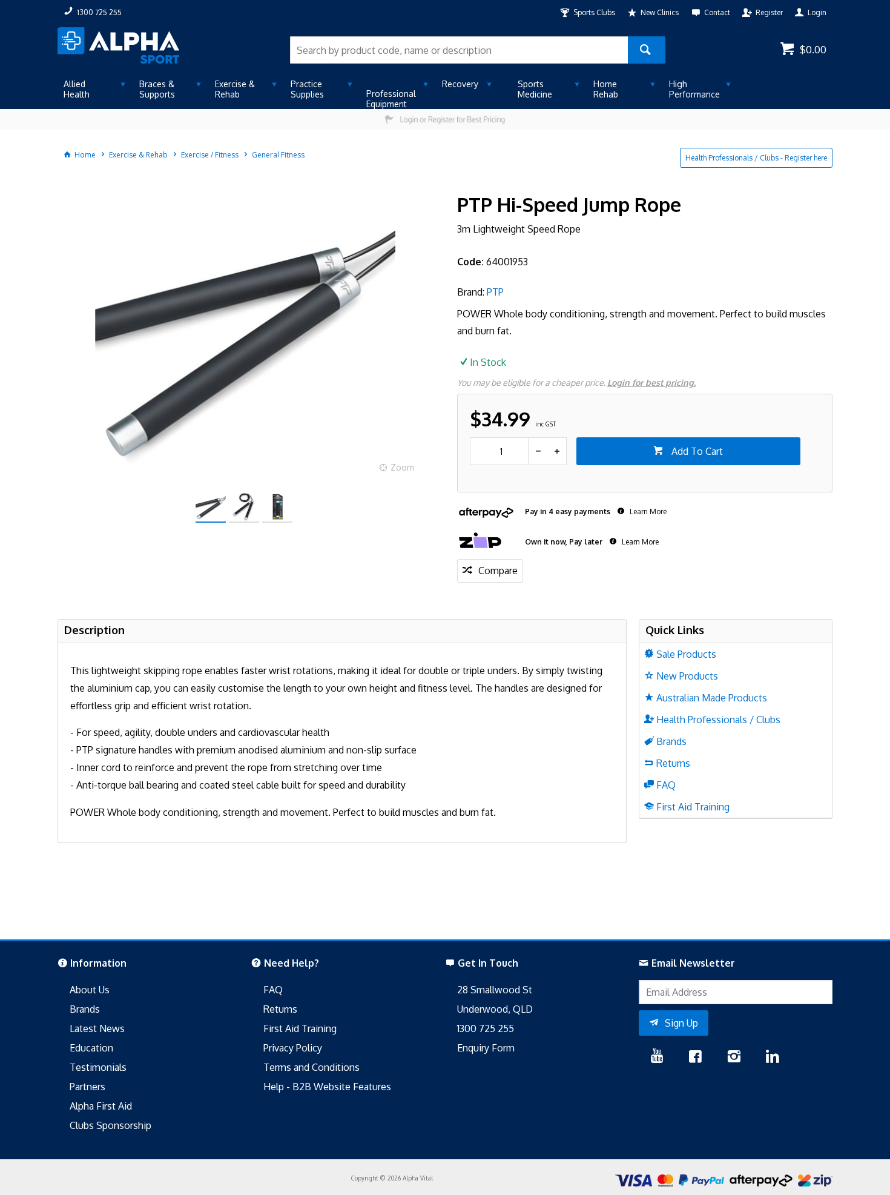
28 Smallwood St (494, 990)
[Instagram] (733, 1057)
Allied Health (77, 89)
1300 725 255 (485, 1028)
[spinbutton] (499, 451)
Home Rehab (605, 89)
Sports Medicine (535, 89)
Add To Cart (696, 451)
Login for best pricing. (651, 382)
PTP (495, 292)
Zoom (402, 467)
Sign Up (681, 1023)
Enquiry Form (486, 1048)
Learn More (647, 511)
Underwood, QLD (495, 1009)
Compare (498, 570)
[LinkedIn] (772, 1057)
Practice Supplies (307, 89)
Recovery (460, 84)
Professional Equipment (391, 98)
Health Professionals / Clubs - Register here (756, 157)
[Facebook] (695, 1057)
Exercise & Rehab (235, 89)
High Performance (694, 89)
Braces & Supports (157, 89)
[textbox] (459, 50)
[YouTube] (657, 1057)
